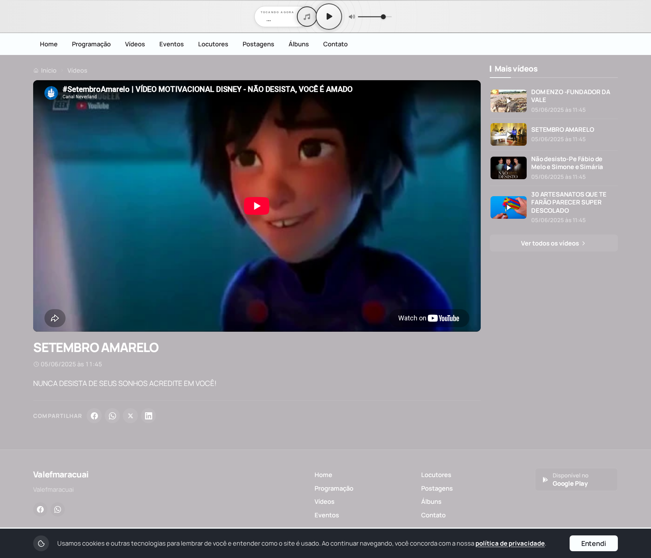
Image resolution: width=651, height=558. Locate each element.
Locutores (213, 44)
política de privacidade (510, 543)
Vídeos (135, 44)
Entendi (593, 543)
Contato (335, 44)
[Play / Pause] (329, 16)
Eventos (171, 44)
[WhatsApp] (112, 415)
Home (49, 44)
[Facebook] (94, 415)
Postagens (258, 44)
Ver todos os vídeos (550, 243)
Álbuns (299, 44)
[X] (130, 415)
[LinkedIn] (148, 415)
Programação (91, 44)
